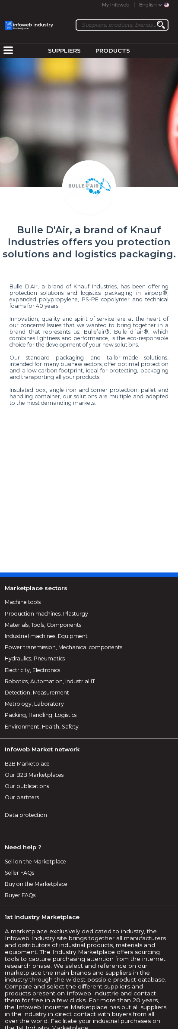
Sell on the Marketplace (35, 861)
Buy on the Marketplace (36, 884)
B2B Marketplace (27, 763)
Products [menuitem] (112, 50)
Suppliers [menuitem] (64, 50)
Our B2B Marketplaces (34, 775)
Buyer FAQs (20, 895)
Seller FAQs (19, 872)
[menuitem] (8, 51)
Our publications (27, 786)
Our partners (22, 797)
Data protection (26, 815)
